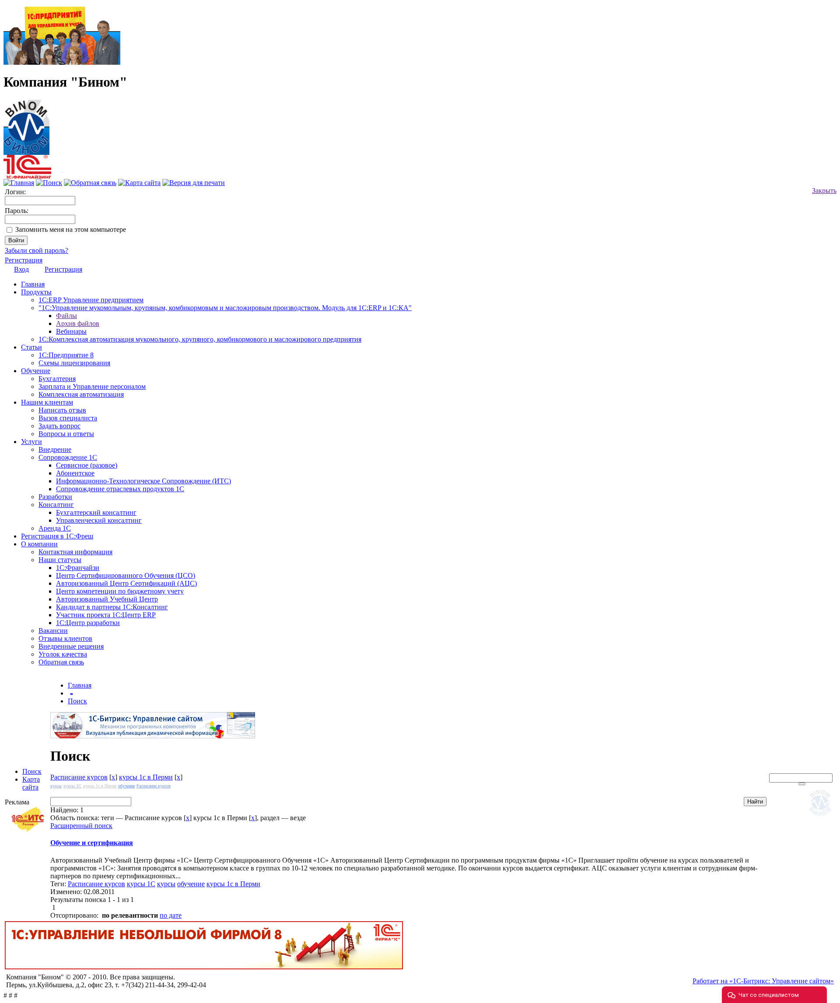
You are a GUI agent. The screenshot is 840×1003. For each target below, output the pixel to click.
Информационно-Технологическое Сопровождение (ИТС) (143, 481)
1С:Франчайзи (77, 567)
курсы (56, 785)
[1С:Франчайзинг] (27, 176)
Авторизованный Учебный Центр (107, 599)
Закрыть (824, 190)
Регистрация (23, 260)
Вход (21, 269)
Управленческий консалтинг (99, 520)
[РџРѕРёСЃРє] (801, 784)
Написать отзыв (62, 410)
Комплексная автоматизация (81, 394)
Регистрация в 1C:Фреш (57, 536)
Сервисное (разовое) (86, 465)
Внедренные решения (71, 646)
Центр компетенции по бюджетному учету (120, 591)
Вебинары (71, 331)
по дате (171, 915)
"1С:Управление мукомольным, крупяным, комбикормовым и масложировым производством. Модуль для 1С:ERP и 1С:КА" (225, 307)
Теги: (59, 884)
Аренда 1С (54, 528)
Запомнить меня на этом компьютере (70, 229)
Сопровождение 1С (67, 457)
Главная (33, 284)
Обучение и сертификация (91, 842)
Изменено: (67, 891)
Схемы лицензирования (74, 363)
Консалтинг (56, 504)
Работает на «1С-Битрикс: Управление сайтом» (763, 981)
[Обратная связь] (90, 182)
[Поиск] (49, 182)
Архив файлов (77, 323)
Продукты (36, 292)
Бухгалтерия (57, 378)
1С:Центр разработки (88, 622)
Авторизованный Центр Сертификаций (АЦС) (126, 583)
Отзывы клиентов (65, 638)
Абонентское (75, 473)
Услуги (31, 441)
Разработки (55, 496)
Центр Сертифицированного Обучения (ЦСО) (125, 575)
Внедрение (54, 449)
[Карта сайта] (139, 182)
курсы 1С (72, 785)
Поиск (32, 771)
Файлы (66, 315)
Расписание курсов (79, 777)
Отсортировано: (74, 915)
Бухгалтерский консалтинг (96, 512)
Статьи (31, 347)
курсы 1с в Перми (146, 777)
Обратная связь (61, 662)
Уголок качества (62, 654)
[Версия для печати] (193, 182)
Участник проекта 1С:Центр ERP (106, 615)
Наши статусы (59, 559)
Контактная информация (75, 552)
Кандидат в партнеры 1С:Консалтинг (112, 607)
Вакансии (53, 630)
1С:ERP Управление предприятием (91, 300)
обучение (126, 785)
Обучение (35, 370)
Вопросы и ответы (66, 433)
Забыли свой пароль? (36, 250)
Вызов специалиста (67, 418)
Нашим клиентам (47, 402)
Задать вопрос (59, 426)
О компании (39, 544)
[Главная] (26, 125)
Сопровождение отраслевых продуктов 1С (120, 489)
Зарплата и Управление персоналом (92, 386)
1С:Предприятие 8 (66, 355)
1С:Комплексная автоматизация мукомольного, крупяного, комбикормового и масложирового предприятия (199, 339)
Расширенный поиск (81, 825)
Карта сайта (31, 783)
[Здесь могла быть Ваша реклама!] (822, 817)
